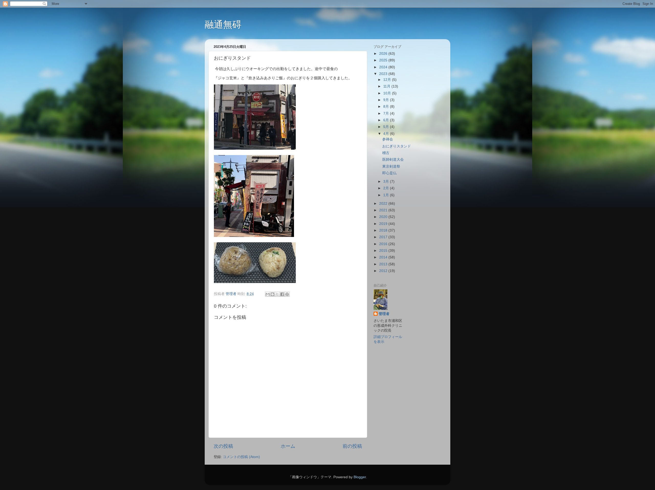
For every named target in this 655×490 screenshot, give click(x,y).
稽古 (385, 153)
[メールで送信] (267, 294)
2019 (383, 224)
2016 (383, 244)
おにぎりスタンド (396, 146)
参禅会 (387, 139)
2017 (383, 237)
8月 (386, 106)
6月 (386, 120)
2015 (383, 251)
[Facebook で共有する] (282, 294)
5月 (386, 127)
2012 (383, 271)
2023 (383, 74)
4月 (386, 134)
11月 (387, 86)
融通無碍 (223, 24)
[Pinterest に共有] (287, 294)
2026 (383, 54)
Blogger (360, 477)
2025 (383, 60)
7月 (386, 113)
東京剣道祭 (391, 166)
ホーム (288, 446)
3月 (386, 181)
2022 (383, 203)
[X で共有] (277, 294)
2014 (383, 257)
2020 (383, 217)
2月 (386, 188)
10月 (387, 93)
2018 (383, 230)
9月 (386, 100)
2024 (383, 67)
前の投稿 (352, 446)
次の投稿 (223, 446)
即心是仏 (389, 173)
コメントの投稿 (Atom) (241, 457)
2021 (383, 210)
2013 (383, 264)
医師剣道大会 (393, 159)
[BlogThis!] (272, 294)
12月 (387, 80)
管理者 (384, 314)
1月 (386, 195)
